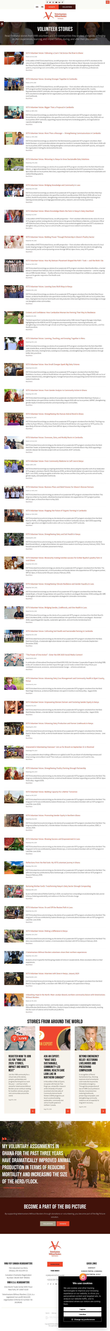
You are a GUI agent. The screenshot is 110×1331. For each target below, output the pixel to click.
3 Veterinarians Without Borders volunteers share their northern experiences (56, 952)
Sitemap (54, 1313)
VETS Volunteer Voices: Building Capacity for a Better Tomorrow (51, 792)
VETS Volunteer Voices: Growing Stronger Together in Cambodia (51, 79)
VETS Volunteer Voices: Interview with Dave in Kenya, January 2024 (52, 973)
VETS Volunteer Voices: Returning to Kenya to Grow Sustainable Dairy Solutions (57, 159)
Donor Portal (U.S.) (91, 1274)
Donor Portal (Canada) (91, 1271)
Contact (91, 1268)
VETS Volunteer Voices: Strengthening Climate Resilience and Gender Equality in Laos (60, 584)
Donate (52, 7)
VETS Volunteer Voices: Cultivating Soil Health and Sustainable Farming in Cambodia (59, 631)
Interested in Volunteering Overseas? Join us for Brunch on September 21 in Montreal (60, 747)
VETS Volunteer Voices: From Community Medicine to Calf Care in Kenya (54, 461)
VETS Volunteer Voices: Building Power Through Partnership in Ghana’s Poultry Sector (60, 237)
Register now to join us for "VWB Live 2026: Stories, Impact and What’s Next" (20, 1063)
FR (42, 7)
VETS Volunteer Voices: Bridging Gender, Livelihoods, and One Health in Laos (56, 607)
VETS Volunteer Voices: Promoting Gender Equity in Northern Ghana (53, 815)
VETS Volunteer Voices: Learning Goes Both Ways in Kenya (49, 286)
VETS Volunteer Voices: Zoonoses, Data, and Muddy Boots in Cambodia (54, 437)
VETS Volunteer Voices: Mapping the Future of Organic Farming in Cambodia (56, 510)
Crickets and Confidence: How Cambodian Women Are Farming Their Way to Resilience (60, 312)
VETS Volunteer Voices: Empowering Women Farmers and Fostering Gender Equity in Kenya (62, 702)
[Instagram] (53, 2)
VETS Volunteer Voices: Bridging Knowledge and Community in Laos (53, 185)
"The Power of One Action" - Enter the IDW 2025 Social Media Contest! (54, 654)
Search (47, 1313)
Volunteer (67, 7)
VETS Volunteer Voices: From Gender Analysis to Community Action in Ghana (56, 390)
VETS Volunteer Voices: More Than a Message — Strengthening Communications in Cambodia (63, 133)
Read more (29, 70)
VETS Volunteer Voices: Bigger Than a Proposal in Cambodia (50, 107)
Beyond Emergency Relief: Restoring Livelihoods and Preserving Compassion (89, 1063)
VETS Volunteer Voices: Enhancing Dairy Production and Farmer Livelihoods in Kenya (59, 723)
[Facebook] (47, 2)
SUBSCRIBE (55, 1264)
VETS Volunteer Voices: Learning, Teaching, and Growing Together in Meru (55, 338)
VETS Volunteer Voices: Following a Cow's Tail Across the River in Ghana (54, 53)
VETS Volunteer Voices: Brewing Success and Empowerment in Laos (53, 839)
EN (37, 7)
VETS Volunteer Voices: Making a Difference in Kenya (46, 931)
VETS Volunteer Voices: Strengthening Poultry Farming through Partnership (56, 768)
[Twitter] (50, 2)
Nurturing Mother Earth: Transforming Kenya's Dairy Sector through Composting (58, 886)
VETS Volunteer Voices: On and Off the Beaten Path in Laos (49, 907)
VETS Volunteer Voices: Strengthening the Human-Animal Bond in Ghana (54, 414)
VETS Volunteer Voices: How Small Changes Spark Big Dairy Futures (52, 364)
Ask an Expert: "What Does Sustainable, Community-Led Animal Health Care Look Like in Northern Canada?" (54, 1066)
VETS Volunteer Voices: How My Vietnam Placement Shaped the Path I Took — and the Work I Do (64, 260)
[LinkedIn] (59, 2)
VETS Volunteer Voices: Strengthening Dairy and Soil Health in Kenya (53, 534)
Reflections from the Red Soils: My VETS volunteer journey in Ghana (53, 862)
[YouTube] (56, 2)
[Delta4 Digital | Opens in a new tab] (55, 1317)
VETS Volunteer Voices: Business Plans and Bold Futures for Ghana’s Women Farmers (60, 487)
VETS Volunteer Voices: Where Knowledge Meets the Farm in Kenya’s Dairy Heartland (60, 211)
